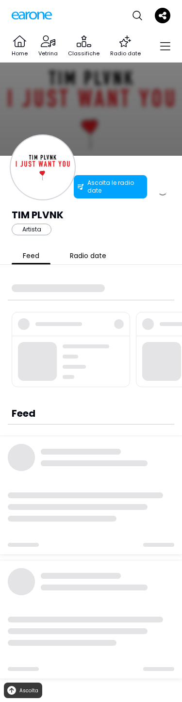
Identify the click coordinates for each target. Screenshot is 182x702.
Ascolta (28, 690)
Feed (31, 256)
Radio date (88, 256)
